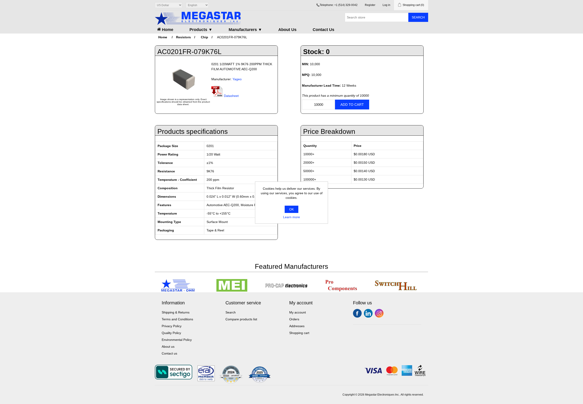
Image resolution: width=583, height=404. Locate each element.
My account (297, 312)
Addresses (296, 326)
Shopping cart (299, 333)
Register (370, 5)
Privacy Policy (172, 326)
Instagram (379, 313)
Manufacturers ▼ (245, 29)
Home (167, 29)
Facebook (357, 313)
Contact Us (323, 29)
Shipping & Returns (175, 312)
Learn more (291, 217)
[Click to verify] (206, 380)
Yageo (237, 79)
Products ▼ (200, 29)
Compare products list (241, 319)
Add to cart (352, 104)
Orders (294, 319)
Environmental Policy (177, 340)
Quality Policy (171, 333)
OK (291, 209)
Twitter (368, 313)
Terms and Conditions (177, 319)
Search (418, 17)
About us (168, 346)
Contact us (169, 353)
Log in (386, 5)
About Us (287, 29)
